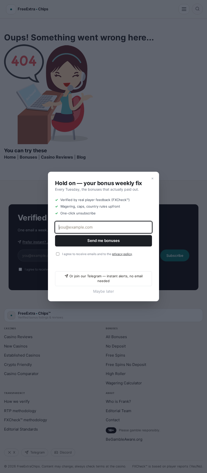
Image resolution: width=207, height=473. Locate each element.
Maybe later (103, 291)
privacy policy (122, 254)
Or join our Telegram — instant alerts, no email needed (106, 278)
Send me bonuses (103, 240)
